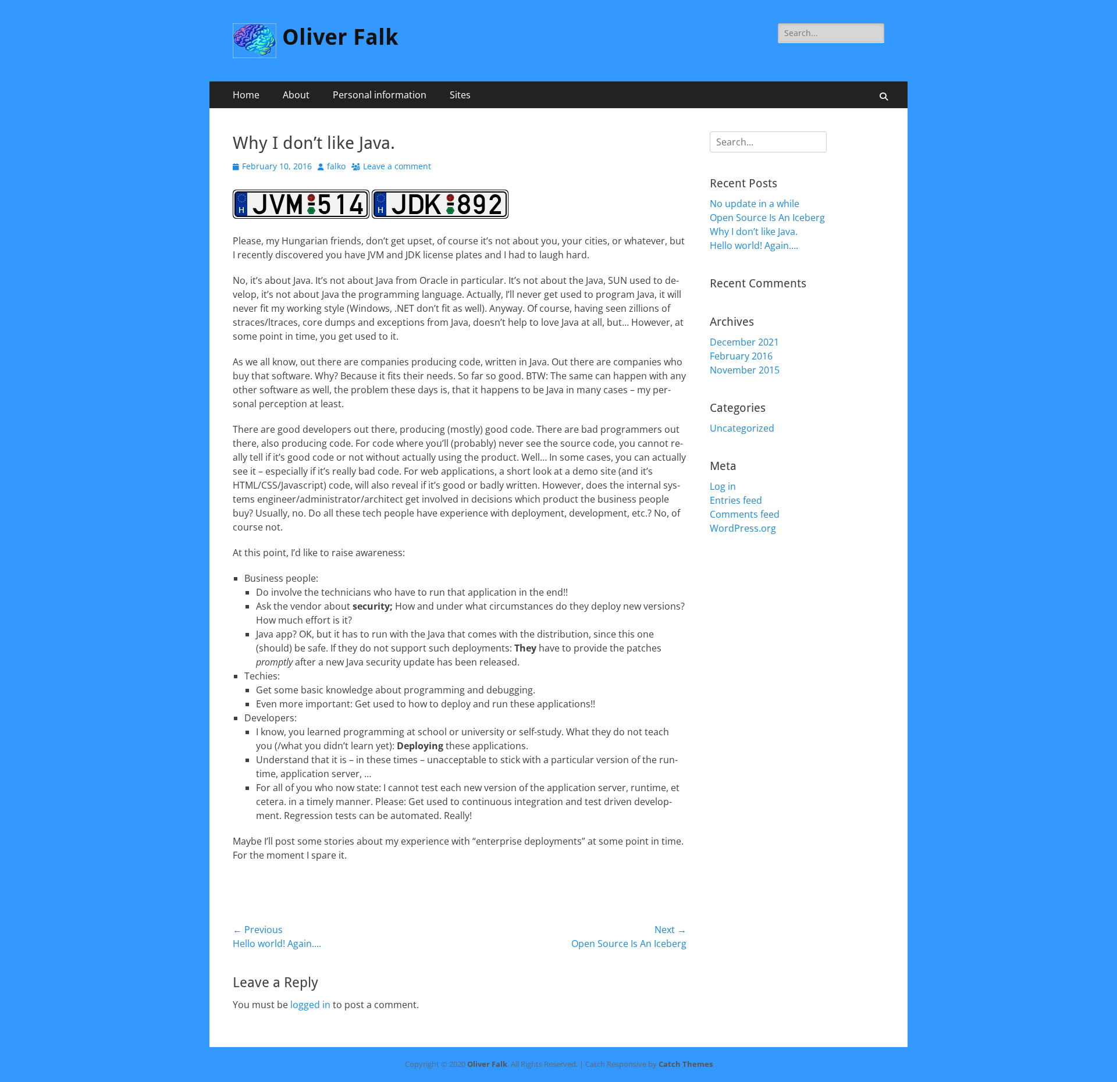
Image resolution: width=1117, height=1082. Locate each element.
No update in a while (754, 203)
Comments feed (745, 514)
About (296, 94)
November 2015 (745, 370)
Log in (723, 486)
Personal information (379, 94)
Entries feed (736, 500)
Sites (460, 94)
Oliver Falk (340, 37)
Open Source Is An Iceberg (767, 217)
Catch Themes (686, 1064)
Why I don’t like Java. (754, 231)
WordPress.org (743, 528)
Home (246, 94)
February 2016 (741, 356)
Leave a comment (397, 166)
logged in (310, 1004)
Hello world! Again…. (754, 245)
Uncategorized (742, 428)
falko (336, 166)
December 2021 (744, 342)
